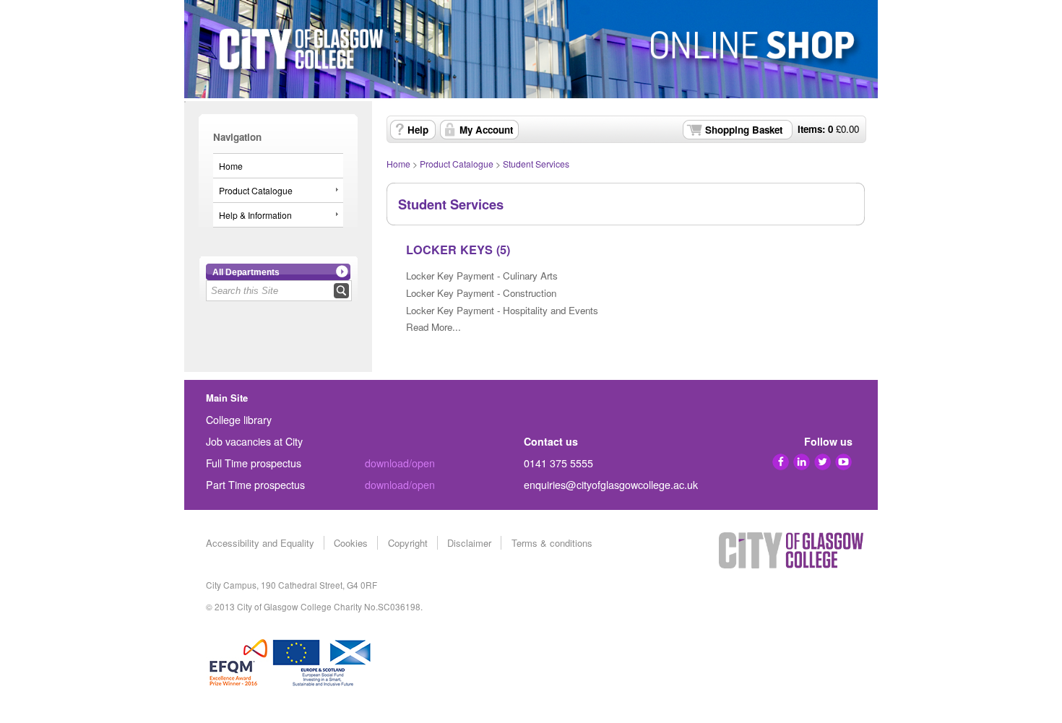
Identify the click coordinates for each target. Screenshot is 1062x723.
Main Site (227, 397)
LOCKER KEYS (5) (458, 249)
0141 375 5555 (558, 463)
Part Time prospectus (255, 484)
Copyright (408, 543)
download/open (400, 463)
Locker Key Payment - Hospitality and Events (502, 310)
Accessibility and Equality (260, 543)
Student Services (536, 163)
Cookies (351, 543)
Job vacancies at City (254, 441)
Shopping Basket (743, 130)
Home (231, 166)
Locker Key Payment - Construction (481, 293)
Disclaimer (469, 543)
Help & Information (255, 215)
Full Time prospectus (253, 463)
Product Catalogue (256, 190)
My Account (486, 130)
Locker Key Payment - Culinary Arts (482, 275)
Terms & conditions (551, 543)
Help (417, 130)
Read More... (433, 327)
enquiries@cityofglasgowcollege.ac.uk (611, 484)
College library (239, 419)
